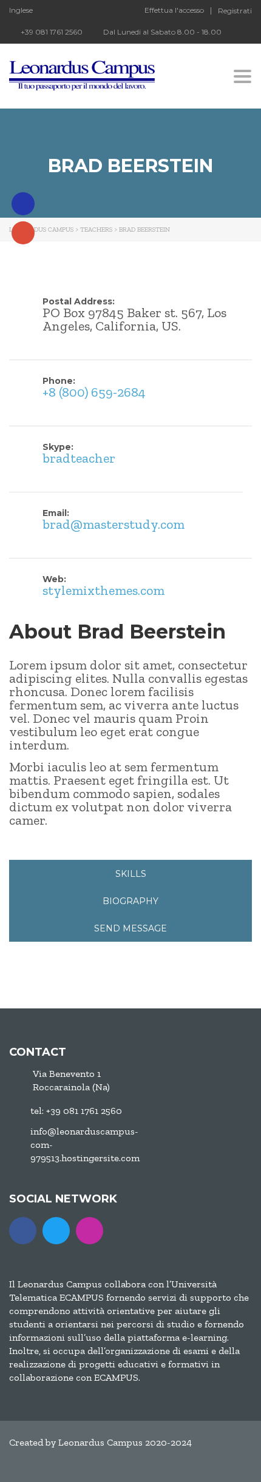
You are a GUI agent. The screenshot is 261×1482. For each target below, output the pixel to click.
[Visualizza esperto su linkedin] (23, 203)
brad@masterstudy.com (113, 524)
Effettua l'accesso (174, 10)
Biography (130, 901)
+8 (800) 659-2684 (94, 392)
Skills (130, 873)
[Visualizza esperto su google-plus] (23, 232)
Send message (130, 928)
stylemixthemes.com (103, 590)
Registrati (235, 11)
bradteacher (78, 458)
